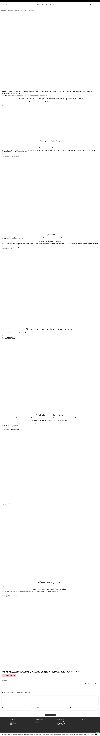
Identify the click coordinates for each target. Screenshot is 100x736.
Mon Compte (12, 721)
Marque (46, 4)
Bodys (43, 4)
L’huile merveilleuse (75, 143)
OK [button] (96, 734)
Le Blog (11, 726)
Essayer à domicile (13, 723)
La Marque (11, 725)
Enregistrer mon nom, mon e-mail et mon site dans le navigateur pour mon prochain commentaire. (21, 711)
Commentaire (4, 694)
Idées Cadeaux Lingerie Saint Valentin (16, 728)
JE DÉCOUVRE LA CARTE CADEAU (9, 675)
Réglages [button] (92, 734)
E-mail (37, 707)
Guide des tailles (12, 722)
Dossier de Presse (60, 724)
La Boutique (12, 724)
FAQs (58, 722)
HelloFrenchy (88, 723)
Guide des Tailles (55, 4)
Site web (71, 707)
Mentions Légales (38, 721)
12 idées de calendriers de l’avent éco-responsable (12, 684)
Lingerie (38, 4)
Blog (50, 4)
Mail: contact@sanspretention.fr (62, 721)
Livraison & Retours (38, 723)
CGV (35, 724)
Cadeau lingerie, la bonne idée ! (91, 684)
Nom (3, 707)
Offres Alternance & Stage (61, 723)
